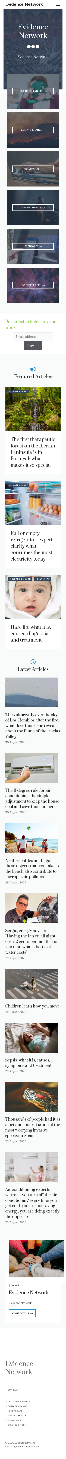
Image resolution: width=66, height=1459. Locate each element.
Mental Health (17, 1415)
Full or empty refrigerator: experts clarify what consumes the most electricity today (33, 546)
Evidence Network (24, 4)
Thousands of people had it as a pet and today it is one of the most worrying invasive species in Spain (32, 1127)
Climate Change (18, 391)
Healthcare (43, 579)
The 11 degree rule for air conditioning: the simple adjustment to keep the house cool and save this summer (32, 798)
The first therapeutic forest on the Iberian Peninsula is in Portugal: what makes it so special (33, 452)
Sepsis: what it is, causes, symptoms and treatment (28, 1063)
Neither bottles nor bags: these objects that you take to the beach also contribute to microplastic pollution (32, 869)
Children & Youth (20, 579)
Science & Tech (17, 1425)
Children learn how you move (32, 1006)
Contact (13, 1390)
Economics (14, 1420)
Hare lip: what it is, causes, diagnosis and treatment (31, 633)
